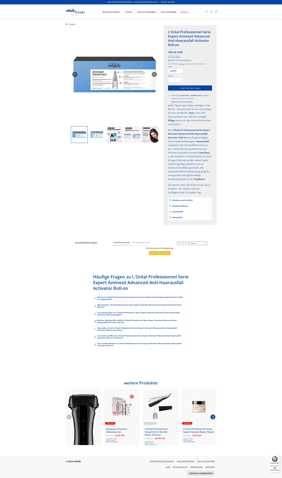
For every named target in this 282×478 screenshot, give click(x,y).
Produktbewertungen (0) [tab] (121, 242)
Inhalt (170, 67)
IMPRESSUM (196, 467)
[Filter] (186, 243)
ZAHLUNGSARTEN (206, 461)
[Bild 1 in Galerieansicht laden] (79, 134)
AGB (168, 467)
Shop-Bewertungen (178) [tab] (141, 242)
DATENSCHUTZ (180, 467)
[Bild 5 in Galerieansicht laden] (150, 134)
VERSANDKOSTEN (185, 461)
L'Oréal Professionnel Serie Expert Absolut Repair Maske (198, 430)
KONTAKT (210, 467)
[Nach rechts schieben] (154, 74)
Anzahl (170, 76)
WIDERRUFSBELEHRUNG (162, 461)
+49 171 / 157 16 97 (168, 2)
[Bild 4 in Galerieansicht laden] (132, 134)
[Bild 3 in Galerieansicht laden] (114, 134)
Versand (182, 64)
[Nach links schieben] (74, 74)
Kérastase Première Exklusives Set (116, 430)
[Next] (213, 417)
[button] (112, 12)
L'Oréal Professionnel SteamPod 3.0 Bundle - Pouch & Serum (157, 432)
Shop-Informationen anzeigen (182, 102)
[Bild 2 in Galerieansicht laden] (97, 134)
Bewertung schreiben (160, 253)
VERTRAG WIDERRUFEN (201, 473)
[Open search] (179, 243)
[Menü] (278, 456)
